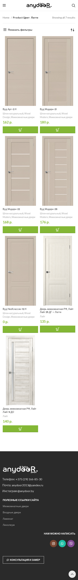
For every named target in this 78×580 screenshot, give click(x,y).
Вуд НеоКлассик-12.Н (14, 309)
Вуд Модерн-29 (48, 209)
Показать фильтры (20, 29)
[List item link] (38, 479)
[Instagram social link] (53, 543)
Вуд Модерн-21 (48, 109)
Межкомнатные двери (16, 506)
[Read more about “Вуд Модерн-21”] (57, 129)
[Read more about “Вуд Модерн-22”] (20, 229)
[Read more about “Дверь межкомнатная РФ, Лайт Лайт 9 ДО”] (20, 428)
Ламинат (8, 518)
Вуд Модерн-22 (11, 209)
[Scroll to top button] (72, 574)
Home (6, 17)
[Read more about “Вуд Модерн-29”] (57, 229)
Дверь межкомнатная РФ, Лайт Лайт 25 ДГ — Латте (56, 310)
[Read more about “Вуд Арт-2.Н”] (20, 129)
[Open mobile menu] (4, 5)
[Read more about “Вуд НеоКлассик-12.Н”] (20, 329)
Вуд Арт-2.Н (9, 109)
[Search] (73, 5)
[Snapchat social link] (71, 543)
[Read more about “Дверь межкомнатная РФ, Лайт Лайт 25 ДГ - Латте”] (57, 329)
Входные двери (12, 512)
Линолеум (9, 524)
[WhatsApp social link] (62, 543)
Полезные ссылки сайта (21, 499)
